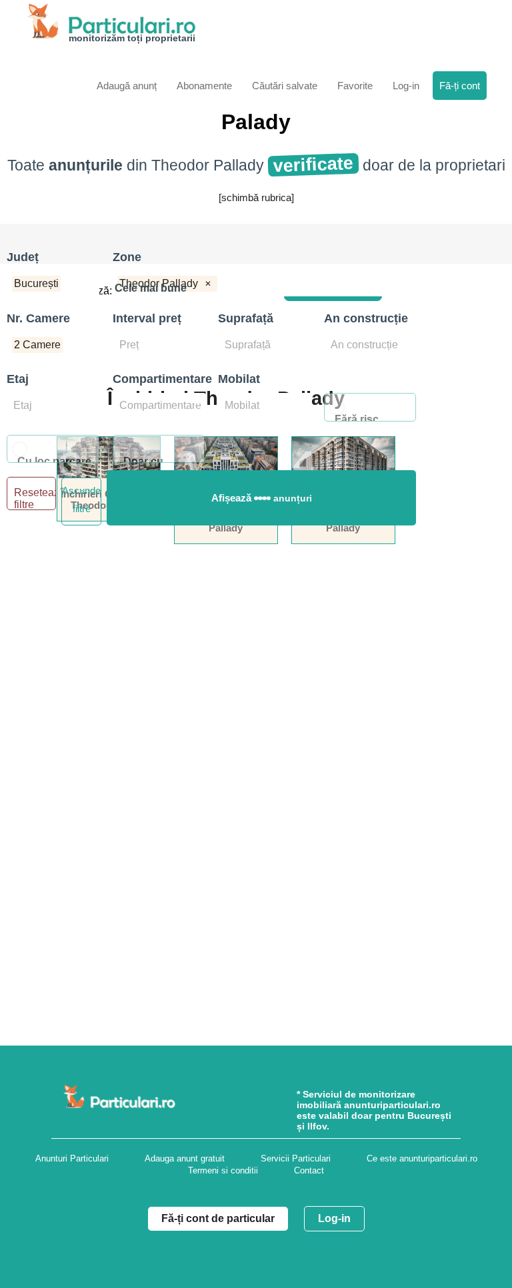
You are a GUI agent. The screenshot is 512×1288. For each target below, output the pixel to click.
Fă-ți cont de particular (218, 1218)
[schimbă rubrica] (256, 197)
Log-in (334, 1218)
